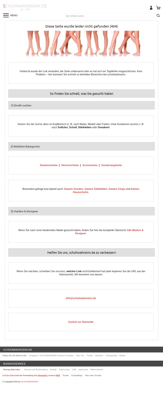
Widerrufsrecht (96, 369)
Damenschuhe (49, 165)
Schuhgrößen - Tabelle (115, 355)
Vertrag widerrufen (11, 369)
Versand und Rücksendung (36, 369)
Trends (90, 355)
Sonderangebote (111, 165)
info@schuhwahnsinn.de (81, 298)
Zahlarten (99, 355)
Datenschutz (64, 369)
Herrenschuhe (70, 165)
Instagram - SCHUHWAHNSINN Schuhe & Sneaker (51, 355)
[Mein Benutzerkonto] (151, 8)
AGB (74, 369)
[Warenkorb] (158, 8)
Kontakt (53, 369)
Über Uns (80, 355)
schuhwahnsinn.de (17, 349)
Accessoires (90, 165)
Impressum (83, 369)
